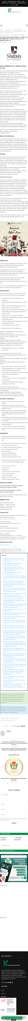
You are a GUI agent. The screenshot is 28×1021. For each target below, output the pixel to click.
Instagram (17, 551)
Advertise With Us (12, 1)
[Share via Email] (24, 726)
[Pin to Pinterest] (17, 726)
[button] (1, 771)
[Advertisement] (14, 18)
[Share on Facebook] (14, 726)
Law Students (8, 29)
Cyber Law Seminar (4, 718)
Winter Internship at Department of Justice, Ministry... (11, 1010)
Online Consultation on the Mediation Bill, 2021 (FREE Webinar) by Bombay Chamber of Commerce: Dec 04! (14, 650)
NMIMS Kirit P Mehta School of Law (8, 720)
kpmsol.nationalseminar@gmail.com (8, 519)
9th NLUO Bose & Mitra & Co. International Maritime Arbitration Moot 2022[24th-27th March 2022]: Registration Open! (14, 600)
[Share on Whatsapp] (19, 726)
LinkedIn (23, 551)
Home (1, 29)
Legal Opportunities (21, 2)
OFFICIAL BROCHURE (5, 545)
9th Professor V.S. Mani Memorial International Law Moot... (14, 779)
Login (23, 1)
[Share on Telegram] (21, 726)
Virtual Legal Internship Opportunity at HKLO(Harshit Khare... (10, 1002)
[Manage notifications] (23, 1018)
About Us (5, 1)
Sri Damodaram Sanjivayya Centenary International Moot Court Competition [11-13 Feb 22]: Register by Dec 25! (14, 577)
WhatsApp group (11, 549)
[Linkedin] (14, 5)
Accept (13, 1019)
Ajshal (5, 42)
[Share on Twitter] (15, 726)
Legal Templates (12, 2)
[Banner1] (14, 868)
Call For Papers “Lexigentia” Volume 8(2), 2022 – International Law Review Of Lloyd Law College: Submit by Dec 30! (13, 559)
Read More (19, 1019)
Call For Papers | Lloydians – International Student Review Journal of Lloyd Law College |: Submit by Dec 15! (14, 622)
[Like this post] (12, 726)
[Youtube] (16, 5)
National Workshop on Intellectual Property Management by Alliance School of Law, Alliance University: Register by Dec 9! (14, 568)
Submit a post (5, 2)
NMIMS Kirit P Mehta (15, 718)
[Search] (26, 25)
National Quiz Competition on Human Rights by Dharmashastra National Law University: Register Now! (14, 627)
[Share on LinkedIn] (18, 726)
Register (19, 1)
